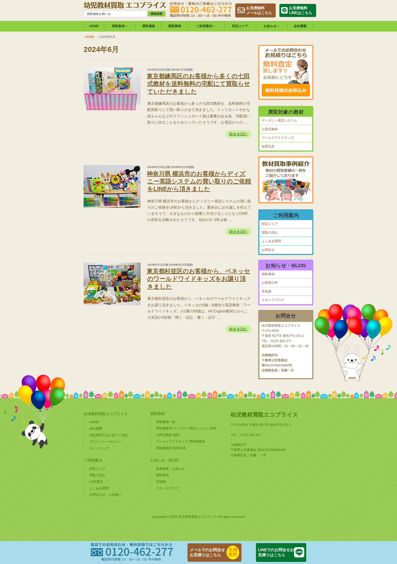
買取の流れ (270, 232)
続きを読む (238, 135)
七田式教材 (270, 129)
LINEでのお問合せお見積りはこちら (276, 552)
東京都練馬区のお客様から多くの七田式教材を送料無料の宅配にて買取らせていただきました (198, 84)
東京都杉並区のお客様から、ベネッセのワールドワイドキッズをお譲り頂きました (198, 279)
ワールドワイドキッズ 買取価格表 (180, 441)
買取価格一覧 (165, 422)
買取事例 (174, 26)
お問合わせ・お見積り (105, 494)
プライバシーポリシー (105, 441)
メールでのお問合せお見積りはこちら (207, 552)
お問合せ (268, 250)
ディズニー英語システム (279, 120)
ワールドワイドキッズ (278, 137)
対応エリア (240, 26)
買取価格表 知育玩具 (171, 448)
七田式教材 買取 (167, 435)
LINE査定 (96, 481)
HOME (94, 26)
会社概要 (300, 26)
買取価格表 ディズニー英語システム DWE (186, 428)
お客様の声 (270, 282)
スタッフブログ (273, 300)
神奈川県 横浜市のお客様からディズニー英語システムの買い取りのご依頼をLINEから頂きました (199, 181)
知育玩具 (268, 146)
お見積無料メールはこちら (259, 10)
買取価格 (148, 26)
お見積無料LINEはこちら (300, 10)
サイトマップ (99, 448)
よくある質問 (271, 241)
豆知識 (266, 291)
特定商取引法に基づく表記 (108, 435)
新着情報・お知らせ (170, 468)
